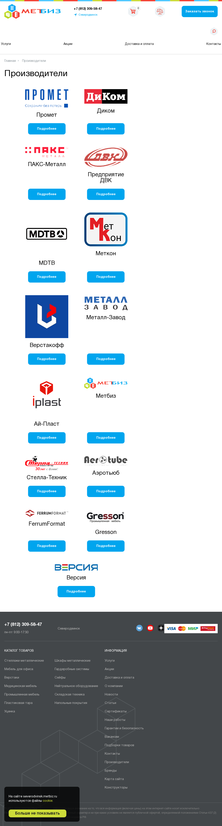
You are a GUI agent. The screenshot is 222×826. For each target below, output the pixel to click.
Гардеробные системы (72, 669)
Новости (111, 694)
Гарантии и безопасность (124, 728)
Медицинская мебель (20, 686)
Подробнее (46, 128)
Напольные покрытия (71, 703)
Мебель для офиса (18, 669)
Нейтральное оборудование (76, 686)
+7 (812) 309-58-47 (23, 625)
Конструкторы (116, 787)
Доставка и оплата (139, 44)
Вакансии (112, 736)
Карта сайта (114, 779)
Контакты (213, 44)
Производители (117, 762)
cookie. (48, 800)
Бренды (111, 770)
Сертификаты (116, 711)
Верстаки (11, 677)
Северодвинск (88, 15)
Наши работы (115, 719)
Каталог (26, 31)
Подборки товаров (119, 745)
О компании (114, 686)
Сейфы (60, 677)
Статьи (110, 703)
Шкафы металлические (72, 660)
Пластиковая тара (18, 703)
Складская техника (70, 694)
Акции (68, 44)
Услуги (6, 44)
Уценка (9, 711)
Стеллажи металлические (24, 660)
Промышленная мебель (21, 694)
